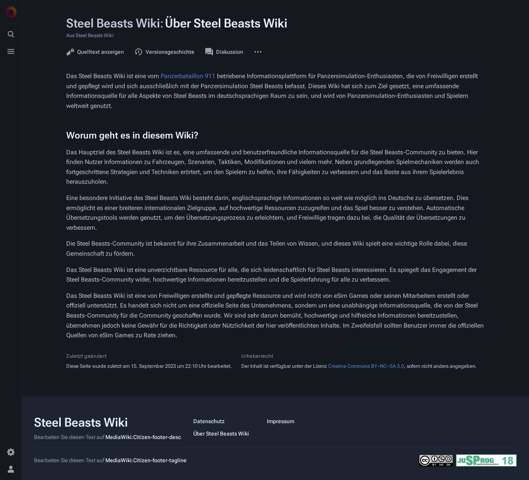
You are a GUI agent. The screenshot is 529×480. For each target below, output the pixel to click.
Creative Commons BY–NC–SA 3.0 (366, 366)
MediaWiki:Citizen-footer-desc (143, 437)
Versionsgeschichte (170, 52)
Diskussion (229, 52)
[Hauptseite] (11, 12)
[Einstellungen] (11, 452)
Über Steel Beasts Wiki (221, 433)
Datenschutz (209, 421)
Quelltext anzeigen (100, 52)
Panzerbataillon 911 (188, 76)
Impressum (280, 421)
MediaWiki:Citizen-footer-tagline (146, 460)
